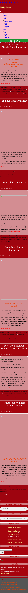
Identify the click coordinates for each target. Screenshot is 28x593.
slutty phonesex (21, 334)
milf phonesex (6, 393)
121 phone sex (3, 332)
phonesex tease (19, 393)
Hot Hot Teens (8, 21)
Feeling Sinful (6, 16)
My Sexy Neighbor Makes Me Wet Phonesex (14, 347)
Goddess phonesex (18, 89)
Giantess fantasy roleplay (12, 93)
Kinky (5, 176)
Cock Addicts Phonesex (14, 182)
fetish (6, 241)
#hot (1, 176)
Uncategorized (22, 91)
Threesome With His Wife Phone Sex (14, 404)
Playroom (5, 38)
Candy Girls (5, 15)
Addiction (2, 241)
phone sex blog (3, 334)
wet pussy (21, 395)
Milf (6, 27)
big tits (16, 171)
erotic (1, 396)
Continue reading (6, 83)
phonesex (2, 91)
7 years (4, 106)
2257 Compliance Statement (6, 585)
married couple (15, 489)
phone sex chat (10, 334)
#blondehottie (3, 338)
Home (4, 13)
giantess (19, 87)
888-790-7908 (6, 573)
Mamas (7, 26)
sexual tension (6, 396)
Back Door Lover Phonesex (14, 249)
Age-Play (2, 171)
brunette (20, 171)
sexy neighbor (14, 396)
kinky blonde (20, 93)
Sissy (6, 23)
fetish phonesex (15, 172)
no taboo (24, 89)
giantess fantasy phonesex (8, 89)
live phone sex (17, 391)
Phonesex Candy (9, 2)
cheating (8, 338)
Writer (10, 53)
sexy (25, 93)
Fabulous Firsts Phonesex (14, 100)
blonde (1, 87)
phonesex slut (7, 487)
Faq (6, 32)
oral (10, 393)
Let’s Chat (7, 35)
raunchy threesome (22, 489)
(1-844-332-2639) (18, 542)
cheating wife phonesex (15, 332)
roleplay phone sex (15, 91)
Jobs (6, 34)
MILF (1, 393)
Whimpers (7, 24)
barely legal (12, 171)
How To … (7, 37)
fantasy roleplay (3, 93)
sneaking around (19, 338)
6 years (4, 53)
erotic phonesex (7, 87)
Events (4, 29)
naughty (12, 338)
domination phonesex (4, 237)
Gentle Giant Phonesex (14, 47)
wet (18, 396)
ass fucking (7, 171)
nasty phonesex (23, 332)
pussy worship (7, 91)
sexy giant (2, 94)
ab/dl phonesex (3, 235)
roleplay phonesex (3, 174)
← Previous (5, 494)
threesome (4, 491)
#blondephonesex (3, 489)
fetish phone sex (14, 87)
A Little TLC (6, 18)
